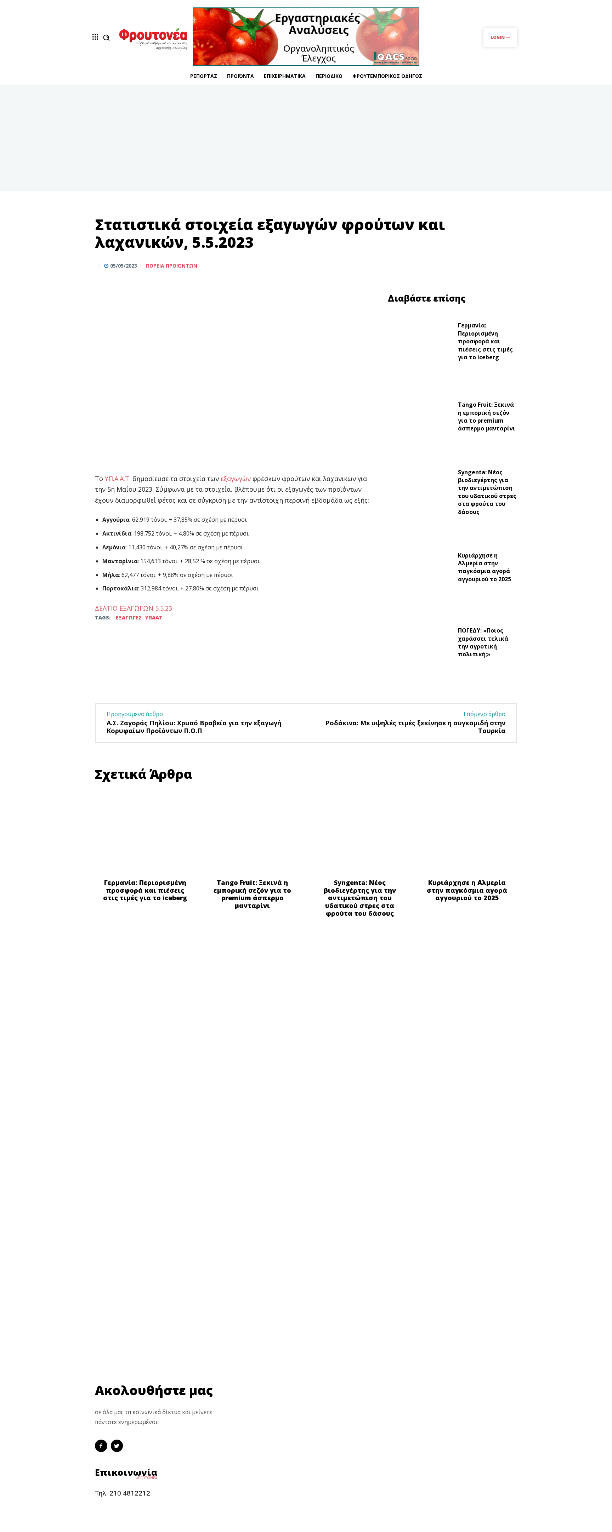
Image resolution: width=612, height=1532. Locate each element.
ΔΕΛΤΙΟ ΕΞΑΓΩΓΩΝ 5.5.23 (133, 608)
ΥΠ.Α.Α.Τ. (118, 478)
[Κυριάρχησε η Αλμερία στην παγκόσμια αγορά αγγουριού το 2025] (420, 569)
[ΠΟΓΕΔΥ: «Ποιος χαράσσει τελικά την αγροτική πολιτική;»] (420, 644)
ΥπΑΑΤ (154, 617)
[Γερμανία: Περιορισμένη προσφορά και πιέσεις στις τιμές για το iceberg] (420, 343)
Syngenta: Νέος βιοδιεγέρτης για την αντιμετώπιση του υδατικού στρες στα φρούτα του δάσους (487, 492)
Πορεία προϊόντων (171, 265)
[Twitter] (493, 265)
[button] (106, 37)
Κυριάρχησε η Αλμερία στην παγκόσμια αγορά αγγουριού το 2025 (484, 567)
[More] (509, 265)
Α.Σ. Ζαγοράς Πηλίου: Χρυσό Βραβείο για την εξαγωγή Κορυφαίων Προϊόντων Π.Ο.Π (194, 727)
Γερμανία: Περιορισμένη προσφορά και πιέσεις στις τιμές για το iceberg (485, 341)
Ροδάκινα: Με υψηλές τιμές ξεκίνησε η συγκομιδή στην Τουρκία (415, 727)
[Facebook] (477, 265)
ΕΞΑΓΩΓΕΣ (129, 617)
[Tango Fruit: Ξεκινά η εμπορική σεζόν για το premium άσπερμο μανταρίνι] (420, 418)
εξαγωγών (237, 478)
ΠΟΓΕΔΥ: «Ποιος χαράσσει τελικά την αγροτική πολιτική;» (483, 642)
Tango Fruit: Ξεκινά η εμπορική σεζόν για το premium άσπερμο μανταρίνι (486, 416)
